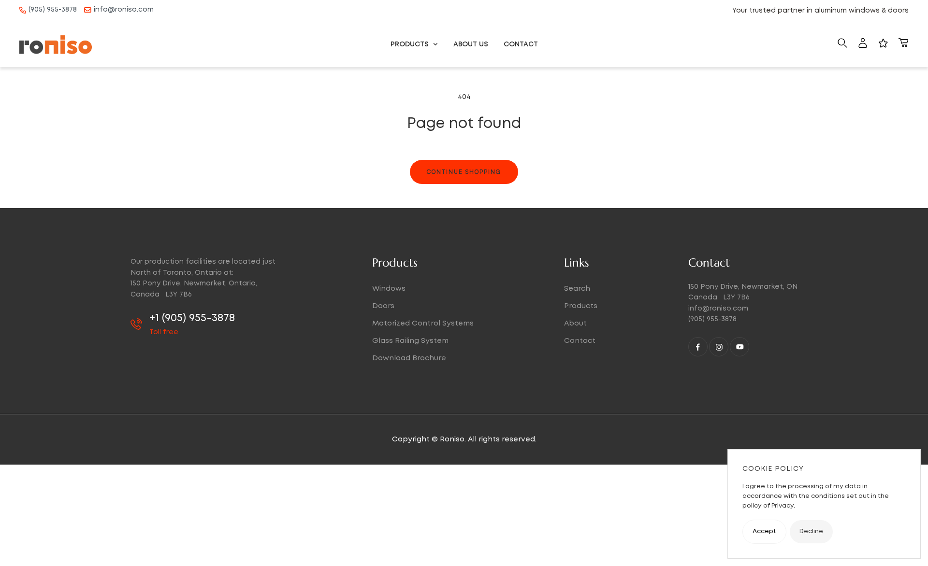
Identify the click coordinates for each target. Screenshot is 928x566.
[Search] (842, 45)
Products (411, 44)
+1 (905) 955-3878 (192, 318)
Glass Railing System (410, 341)
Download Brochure (409, 358)
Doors (383, 306)
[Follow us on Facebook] (698, 347)
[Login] (862, 45)
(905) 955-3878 (53, 10)
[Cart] (903, 45)
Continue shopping (464, 171)
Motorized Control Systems (423, 323)
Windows (389, 288)
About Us (470, 44)
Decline (811, 531)
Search (577, 288)
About (575, 323)
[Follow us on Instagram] (719, 347)
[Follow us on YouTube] (739, 347)
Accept (764, 531)
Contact (521, 44)
